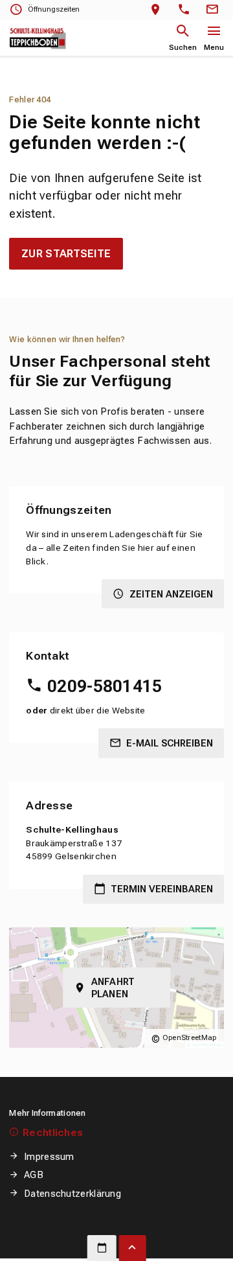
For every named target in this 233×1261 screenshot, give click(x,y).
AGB (33, 1175)
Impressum (49, 1157)
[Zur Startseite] (38, 38)
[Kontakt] (214, 10)
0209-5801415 (104, 686)
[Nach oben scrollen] (132, 1248)
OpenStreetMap (189, 1038)
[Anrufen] (186, 10)
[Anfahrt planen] (158, 10)
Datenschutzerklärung (72, 1193)
